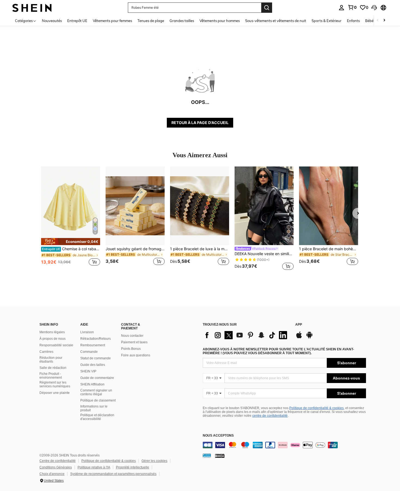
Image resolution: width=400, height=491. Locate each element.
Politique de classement (98, 400)
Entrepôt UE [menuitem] (77, 20)
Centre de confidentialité (57, 461)
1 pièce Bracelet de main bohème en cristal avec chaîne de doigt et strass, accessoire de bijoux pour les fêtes (328, 249)
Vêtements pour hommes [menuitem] (219, 20)
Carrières (46, 352)
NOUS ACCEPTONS (218, 435)
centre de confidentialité (270, 416)
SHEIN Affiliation (92, 384)
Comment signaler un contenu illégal (96, 392)
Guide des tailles (92, 365)
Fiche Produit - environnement (50, 375)
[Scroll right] (384, 20)
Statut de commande (95, 358)
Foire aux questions (135, 355)
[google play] (309, 337)
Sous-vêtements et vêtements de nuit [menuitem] (275, 20)
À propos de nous (52, 339)
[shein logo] (32, 7)
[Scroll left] (378, 20)
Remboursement (92, 345)
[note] (70, 241)
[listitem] (70, 219)
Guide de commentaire (97, 378)
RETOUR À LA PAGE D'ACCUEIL (200, 122)
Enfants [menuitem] (353, 20)
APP (298, 324)
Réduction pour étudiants (50, 359)
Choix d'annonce (51, 474)
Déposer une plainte (54, 393)
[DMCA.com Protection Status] (219, 456)
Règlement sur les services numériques (54, 384)
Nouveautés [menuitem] (52, 20)
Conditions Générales (55, 467)
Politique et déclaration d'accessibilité (97, 417)
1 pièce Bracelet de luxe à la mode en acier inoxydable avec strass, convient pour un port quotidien (199, 249)
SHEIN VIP (88, 371)
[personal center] (341, 7)
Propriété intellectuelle (132, 467)
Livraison (87, 332)
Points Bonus (131, 349)
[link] (352, 7)
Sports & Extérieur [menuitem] (326, 20)
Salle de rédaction (52, 368)
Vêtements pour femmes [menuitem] (112, 20)
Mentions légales (52, 332)
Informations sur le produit (93, 408)
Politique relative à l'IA (94, 467)
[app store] (299, 337)
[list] (246, 335)
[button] (374, 7)
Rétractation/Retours (95, 339)
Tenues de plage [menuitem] (150, 20)
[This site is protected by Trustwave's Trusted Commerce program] (207, 456)
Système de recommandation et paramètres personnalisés (113, 474)
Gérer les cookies (154, 461)
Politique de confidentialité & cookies (316, 408)
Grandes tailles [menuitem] (182, 20)
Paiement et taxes (134, 342)
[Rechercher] (266, 7)
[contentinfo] (284, 445)
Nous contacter (132, 336)
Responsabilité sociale (56, 345)
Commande (89, 352)
